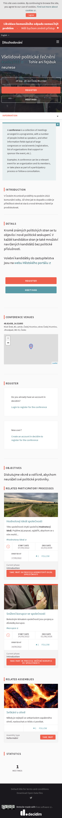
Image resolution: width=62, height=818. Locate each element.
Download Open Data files (30, 792)
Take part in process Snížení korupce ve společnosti (33, 661)
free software (44, 806)
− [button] (8, 343)
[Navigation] (57, 41)
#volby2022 (13, 61)
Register (31, 90)
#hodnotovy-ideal (16, 539)
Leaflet (54, 363)
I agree (31, 15)
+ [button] (8, 338)
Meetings (31, 99)
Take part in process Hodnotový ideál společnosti (32, 573)
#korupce (12, 628)
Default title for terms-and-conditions (30, 788)
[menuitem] (6, 35)
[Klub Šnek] (31, 346)
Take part (47, 737)
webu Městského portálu (32, 263)
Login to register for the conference (29, 407)
